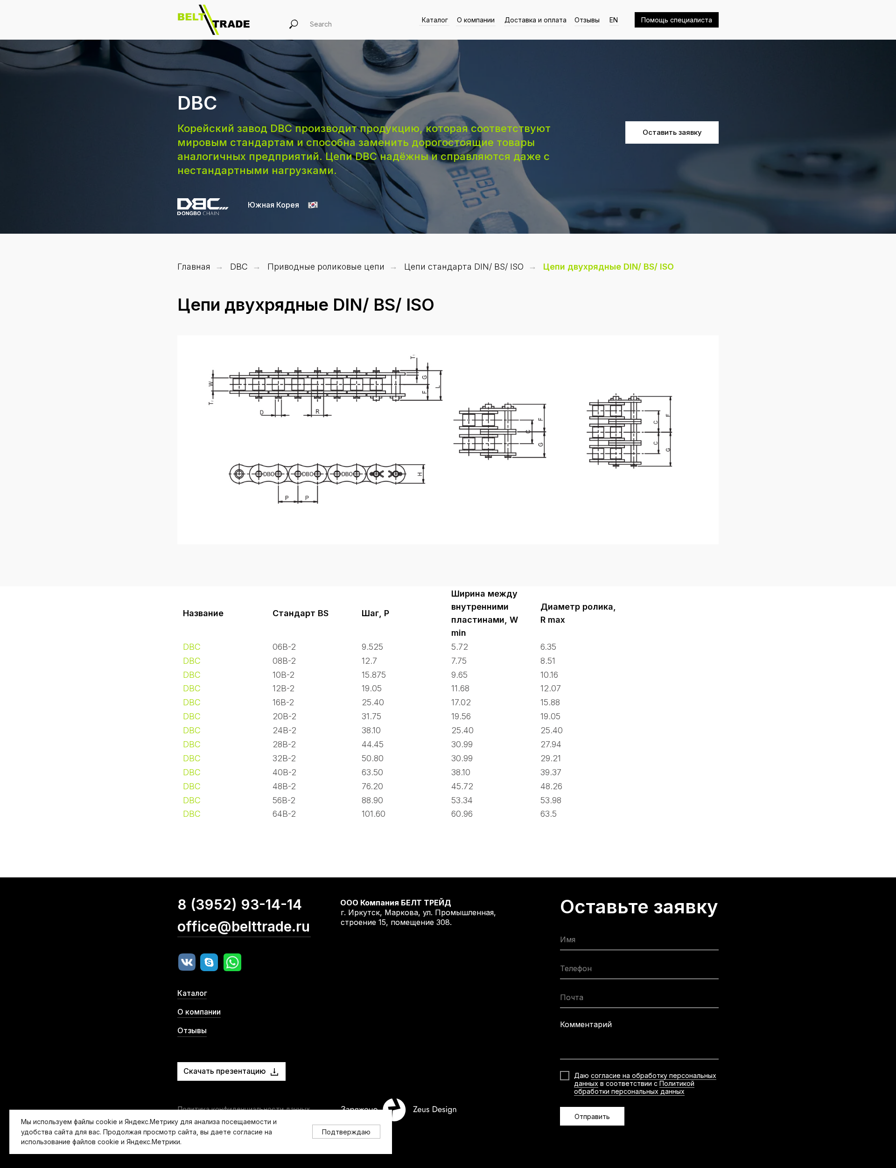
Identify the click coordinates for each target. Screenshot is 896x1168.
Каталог (435, 20)
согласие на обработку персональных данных (645, 1079)
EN (613, 20)
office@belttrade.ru (243, 926)
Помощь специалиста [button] (676, 20)
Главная (193, 266)
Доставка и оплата (535, 20)
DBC (239, 266)
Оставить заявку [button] (672, 132)
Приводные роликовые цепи (326, 266)
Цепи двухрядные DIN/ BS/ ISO (608, 266)
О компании (476, 20)
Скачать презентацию (224, 1071)
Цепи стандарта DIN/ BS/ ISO (464, 266)
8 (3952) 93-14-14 (239, 904)
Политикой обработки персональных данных (634, 1087)
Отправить (592, 1116)
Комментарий (586, 1024)
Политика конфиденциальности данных (243, 1109)
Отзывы (587, 20)
